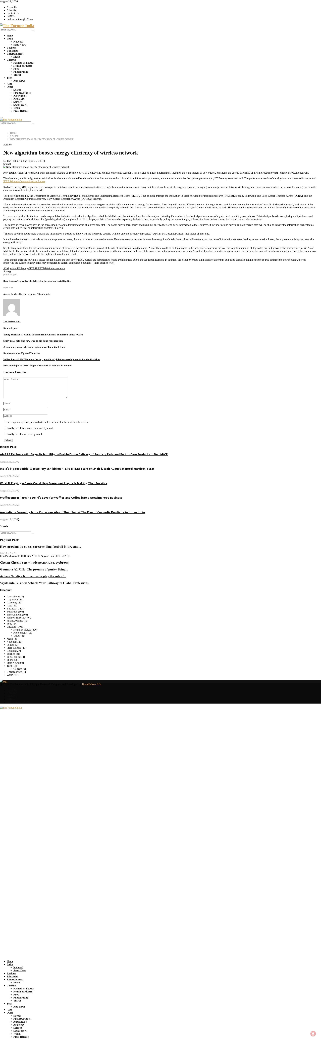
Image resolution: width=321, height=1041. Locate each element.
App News (19, 80)
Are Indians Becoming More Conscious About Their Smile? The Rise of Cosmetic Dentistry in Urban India (72, 512)
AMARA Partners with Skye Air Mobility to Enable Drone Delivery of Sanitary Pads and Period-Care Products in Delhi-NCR (84, 454)
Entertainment (15, 53)
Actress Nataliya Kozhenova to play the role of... (33, 576)
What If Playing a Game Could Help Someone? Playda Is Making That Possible (53, 483)
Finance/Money (22, 92)
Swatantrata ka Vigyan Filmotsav (21, 353)
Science (17, 101)
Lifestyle (11, 59)
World (17, 107)
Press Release (21, 110)
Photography (20, 71)
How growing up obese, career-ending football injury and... (40, 546)
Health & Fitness (22, 65)
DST (19, 268)
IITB (31, 268)
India (10, 38)
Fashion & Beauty (23, 62)
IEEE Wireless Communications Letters (24, 181)
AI (4, 268)
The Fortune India (16, 161)
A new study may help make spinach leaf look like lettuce (34, 347)
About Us (12, 7)
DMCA (11, 16)
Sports (17, 89)
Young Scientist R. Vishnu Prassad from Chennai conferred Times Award (43, 334)
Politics (12, 644)
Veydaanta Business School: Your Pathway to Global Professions (44, 583)
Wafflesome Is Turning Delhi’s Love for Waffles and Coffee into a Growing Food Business (61, 497)
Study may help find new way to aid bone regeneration (33, 340)
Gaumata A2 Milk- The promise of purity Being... (34, 569)
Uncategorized (16, 671)
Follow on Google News (20, 19)
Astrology (18, 98)
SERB (37, 268)
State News (19, 44)
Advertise (12, 10)
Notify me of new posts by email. (24, 434)
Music (16, 56)
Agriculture (20, 95)
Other (10, 86)
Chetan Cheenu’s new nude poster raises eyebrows (34, 562)
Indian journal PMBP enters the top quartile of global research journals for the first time (51, 359)
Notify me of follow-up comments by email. (30, 428)
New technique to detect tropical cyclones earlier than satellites (37, 365)
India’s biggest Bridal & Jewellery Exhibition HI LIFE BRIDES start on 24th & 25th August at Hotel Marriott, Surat (77, 468)
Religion (14, 650)
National (18, 41)
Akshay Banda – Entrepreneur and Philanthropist (26, 294)
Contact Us (13, 13)
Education (12, 50)
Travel (17, 74)
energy (25, 268)
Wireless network (56, 268)
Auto (9, 83)
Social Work (20, 104)
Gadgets (19, 668)
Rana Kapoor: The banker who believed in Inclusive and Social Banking (37, 281)
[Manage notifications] (313, 1033)
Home (10, 35)
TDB (44, 268)
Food (16, 68)
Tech (9, 77)
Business (11, 47)
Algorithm (11, 268)
